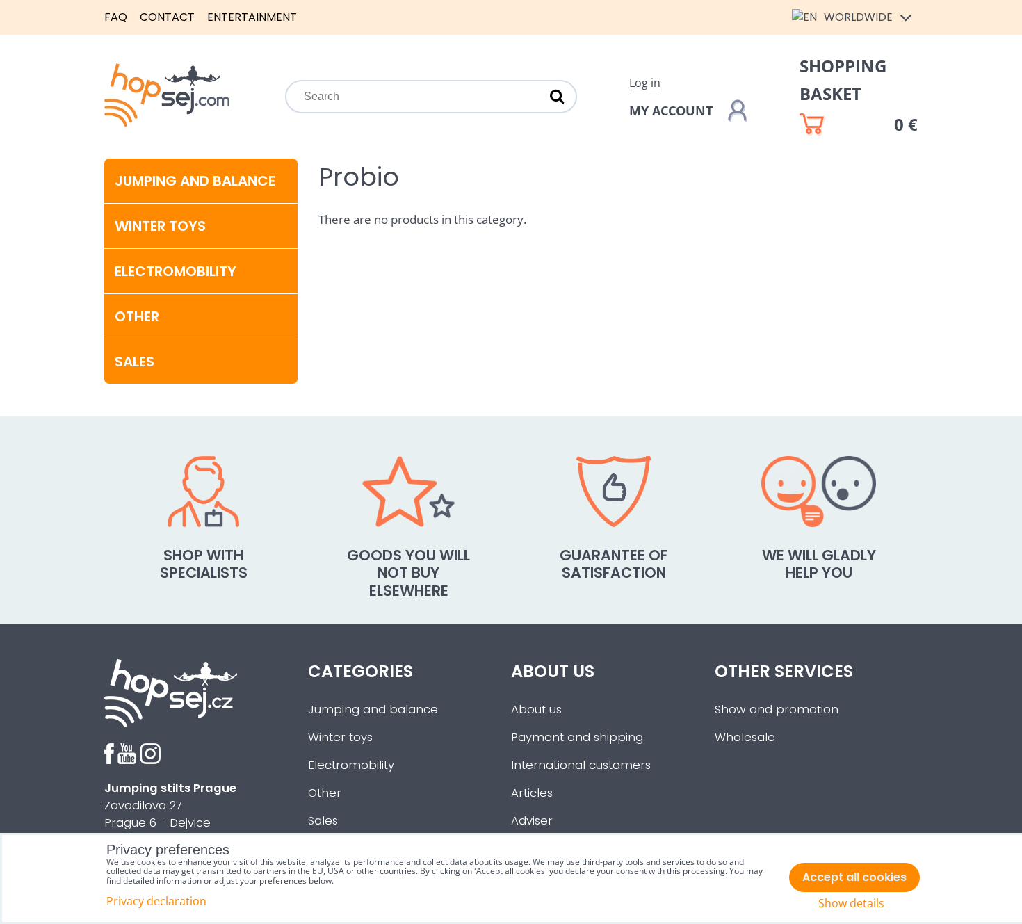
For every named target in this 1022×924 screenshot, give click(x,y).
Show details (851, 903)
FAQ (115, 17)
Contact (167, 17)
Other (137, 316)
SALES (134, 361)
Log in (644, 82)
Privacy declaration (156, 901)
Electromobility (175, 271)
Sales (323, 821)
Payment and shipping (577, 737)
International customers (581, 765)
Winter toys (160, 226)
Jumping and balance (195, 181)
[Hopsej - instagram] (150, 760)
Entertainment (252, 17)
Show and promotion (776, 710)
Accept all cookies (854, 877)
